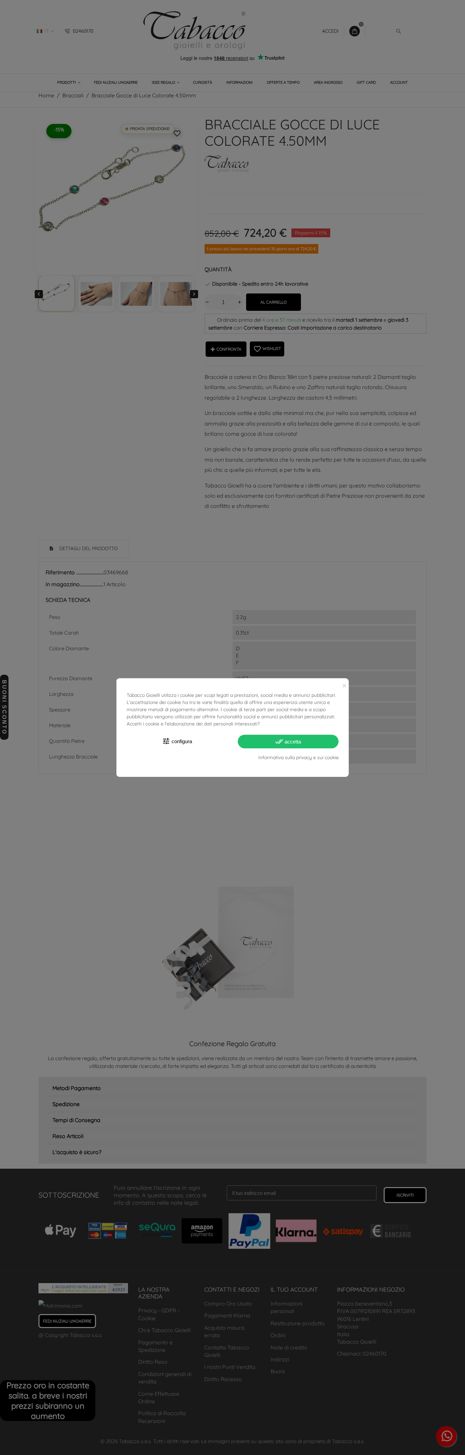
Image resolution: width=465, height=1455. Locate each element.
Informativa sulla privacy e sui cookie (298, 757)
